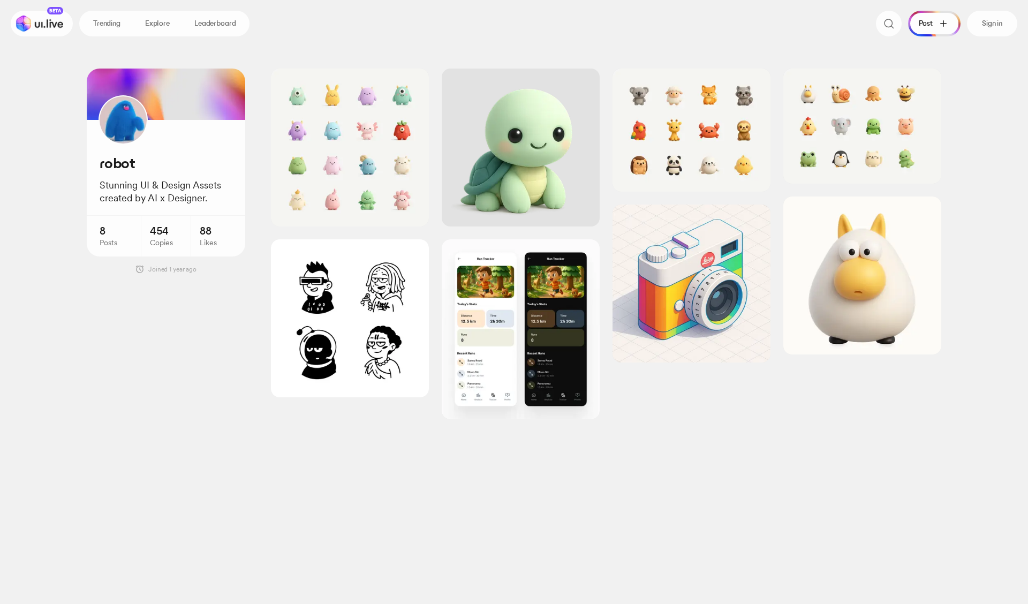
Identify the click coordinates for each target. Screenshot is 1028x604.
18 (414, 82)
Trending (106, 23)
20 (927, 82)
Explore (157, 23)
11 (586, 82)
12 (756, 82)
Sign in (992, 23)
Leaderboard (215, 23)
